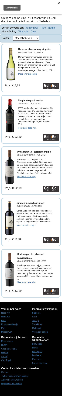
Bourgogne (37, 351)
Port (3, 328)
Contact (4, 372)
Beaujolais (37, 344)
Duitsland (36, 328)
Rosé (3, 320)
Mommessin (7, 341)
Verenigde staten (40, 332)
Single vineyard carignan (30, 203)
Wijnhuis (23, 31)
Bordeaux (36, 355)
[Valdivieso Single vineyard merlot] (10, 116)
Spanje (35, 320)
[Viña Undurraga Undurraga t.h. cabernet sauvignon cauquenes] (9, 270)
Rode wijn (5, 313)
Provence (36, 359)
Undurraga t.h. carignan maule (34, 151)
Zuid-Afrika (37, 324)
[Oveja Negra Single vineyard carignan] (9, 218)
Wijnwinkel (32, 27)
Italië (34, 316)
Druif (33, 31)
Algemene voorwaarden (12, 380)
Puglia (35, 347)
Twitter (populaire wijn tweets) (14, 376)
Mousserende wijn (9, 324)
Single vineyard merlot (30, 100)
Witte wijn (5, 316)
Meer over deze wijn (27, 74)
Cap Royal (6, 360)
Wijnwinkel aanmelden (11, 383)
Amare (4, 356)
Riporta (4, 352)
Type (43, 27)
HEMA (4, 345)
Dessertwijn (6, 332)
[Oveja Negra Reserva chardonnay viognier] (10, 64)
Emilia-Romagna (39, 363)
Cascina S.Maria (9, 349)
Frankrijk (36, 313)
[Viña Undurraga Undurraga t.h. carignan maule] (9, 167)
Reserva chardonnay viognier (34, 49)
